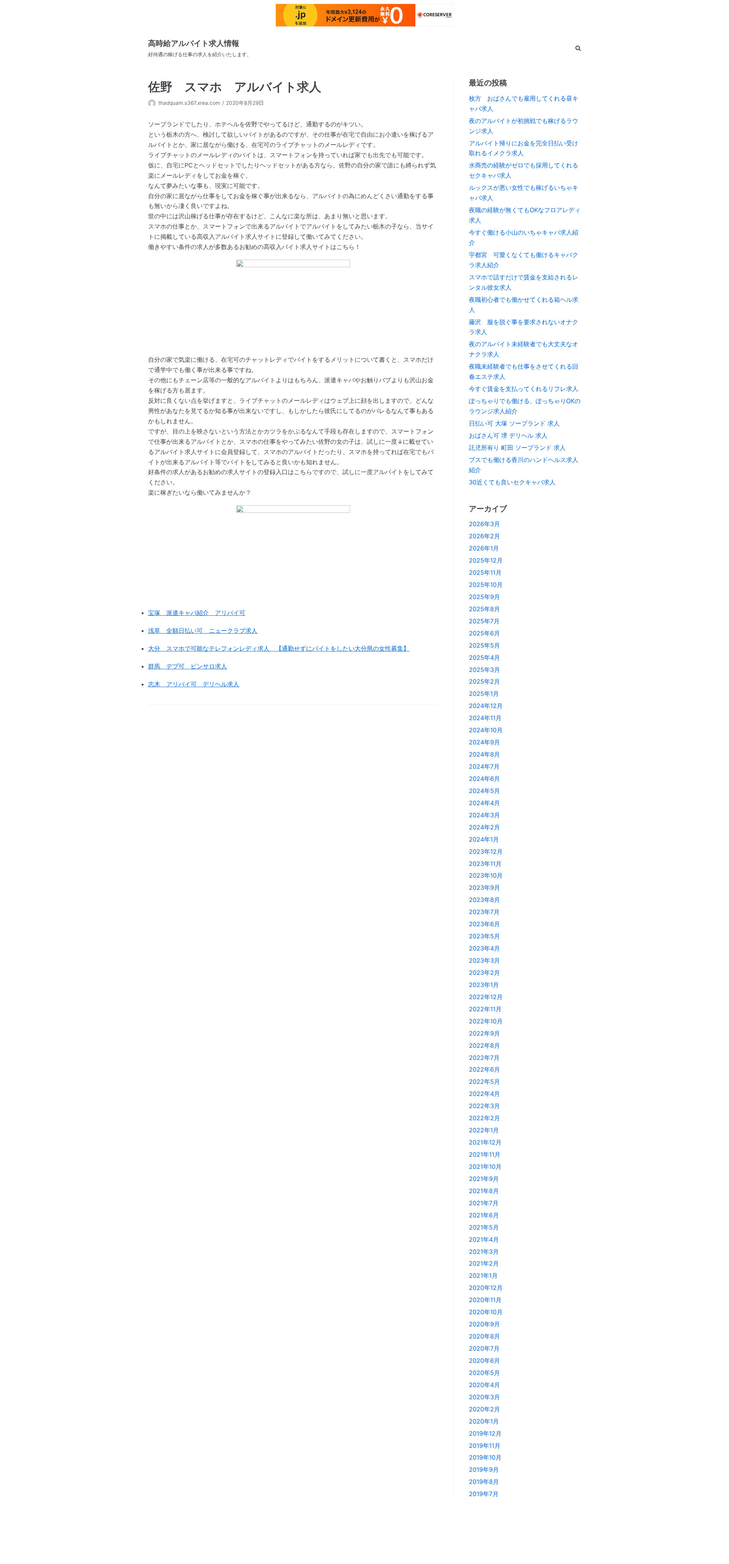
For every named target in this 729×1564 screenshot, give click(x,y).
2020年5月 (484, 1372)
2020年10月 (486, 1312)
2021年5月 (484, 1227)
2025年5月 (484, 645)
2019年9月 (484, 1469)
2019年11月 (484, 1445)
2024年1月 (484, 839)
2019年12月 (485, 1433)
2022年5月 (484, 1081)
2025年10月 (486, 584)
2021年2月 (484, 1263)
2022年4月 (484, 1093)
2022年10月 (486, 1021)
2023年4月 (484, 948)
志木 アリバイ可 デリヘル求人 (193, 684)
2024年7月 (484, 766)
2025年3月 (484, 669)
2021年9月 (484, 1178)
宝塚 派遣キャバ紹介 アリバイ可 (196, 612)
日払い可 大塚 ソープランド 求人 (514, 423)
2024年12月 (486, 705)
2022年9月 (484, 1033)
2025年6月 (484, 633)
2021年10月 (485, 1166)
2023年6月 (484, 924)
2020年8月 (484, 1336)
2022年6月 (484, 1069)
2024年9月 (484, 742)
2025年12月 (486, 560)
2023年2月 (484, 972)
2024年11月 (485, 718)
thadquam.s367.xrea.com (189, 103)
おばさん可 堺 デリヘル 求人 (508, 435)
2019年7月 (484, 1494)
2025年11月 (485, 572)
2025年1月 (484, 693)
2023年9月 (484, 887)
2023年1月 (484, 985)
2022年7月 (484, 1057)
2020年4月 (484, 1385)
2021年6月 (484, 1215)
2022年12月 (486, 997)
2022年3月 (484, 1106)
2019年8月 (484, 1481)
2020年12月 (486, 1287)
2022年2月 (484, 1118)
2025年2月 (484, 681)
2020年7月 (484, 1348)
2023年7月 (484, 912)
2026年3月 (484, 524)
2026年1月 (484, 548)
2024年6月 (484, 778)
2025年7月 (484, 621)
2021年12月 (485, 1142)
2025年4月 (484, 657)
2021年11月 (484, 1154)
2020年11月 (485, 1300)
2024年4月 (484, 803)
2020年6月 (484, 1360)
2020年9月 (484, 1324)
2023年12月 (486, 851)
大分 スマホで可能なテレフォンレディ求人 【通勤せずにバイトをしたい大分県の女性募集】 (278, 648)
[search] (578, 48)
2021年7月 (484, 1203)
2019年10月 (485, 1457)
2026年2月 (484, 536)
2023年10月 (486, 875)
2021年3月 (484, 1251)
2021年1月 (483, 1275)
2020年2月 (484, 1409)
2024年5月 (484, 791)
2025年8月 (484, 609)
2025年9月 (484, 597)
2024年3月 (484, 815)
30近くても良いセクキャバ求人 (512, 482)
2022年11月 (485, 1009)
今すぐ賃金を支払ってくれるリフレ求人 (523, 389)
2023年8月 (484, 899)
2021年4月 (484, 1239)
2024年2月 (484, 827)
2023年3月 (484, 960)
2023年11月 (485, 863)
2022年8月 (484, 1045)
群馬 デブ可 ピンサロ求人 (187, 666)
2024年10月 (486, 730)
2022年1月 (484, 1130)
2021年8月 (484, 1191)
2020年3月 (484, 1397)
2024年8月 (484, 754)
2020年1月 (484, 1421)
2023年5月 (484, 936)
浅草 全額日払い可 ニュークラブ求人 (202, 630)
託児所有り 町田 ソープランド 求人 (517, 447)
